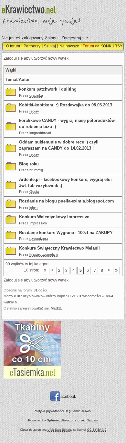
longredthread (40, 133)
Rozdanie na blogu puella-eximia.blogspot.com (66, 201)
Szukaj (50, 46)
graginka (36, 95)
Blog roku (29, 164)
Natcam (92, 420)
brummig (36, 170)
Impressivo (38, 223)
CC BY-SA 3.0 (96, 429)
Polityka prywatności (49, 411)
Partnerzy (32, 46)
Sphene (53, 420)
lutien (33, 207)
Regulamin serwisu (78, 411)
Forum (88, 46)
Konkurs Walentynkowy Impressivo (54, 216)
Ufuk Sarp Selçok (59, 429)
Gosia (34, 191)
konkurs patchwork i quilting (48, 89)
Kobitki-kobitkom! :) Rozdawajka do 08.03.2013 (65, 105)
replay (34, 111)
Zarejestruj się (74, 37)
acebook (68, 396)
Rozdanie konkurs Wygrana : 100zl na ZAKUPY (66, 232)
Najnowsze (69, 46)
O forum (13, 46)
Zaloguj (51, 37)
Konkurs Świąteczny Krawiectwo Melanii (59, 248)
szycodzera (38, 239)
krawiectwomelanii (43, 254)
